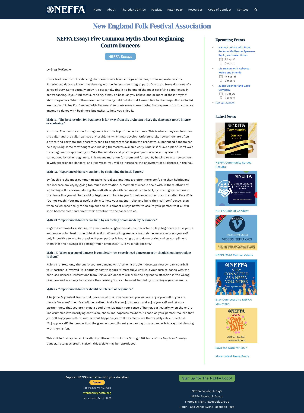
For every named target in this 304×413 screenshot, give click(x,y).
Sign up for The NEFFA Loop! (207, 378)
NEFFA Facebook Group (207, 396)
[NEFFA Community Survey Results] (236, 140)
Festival (156, 9)
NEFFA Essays (120, 56)
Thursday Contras (133, 9)
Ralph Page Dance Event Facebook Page (207, 406)
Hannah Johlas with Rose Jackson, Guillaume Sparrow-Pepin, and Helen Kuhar (236, 51)
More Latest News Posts (232, 356)
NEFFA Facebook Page (207, 391)
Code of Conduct (219, 9)
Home (97, 9)
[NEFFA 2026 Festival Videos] (236, 232)
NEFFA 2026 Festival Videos (234, 255)
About (111, 9)
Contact (242, 9)
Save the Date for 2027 (231, 347)
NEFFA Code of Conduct (232, 210)
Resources (195, 9)
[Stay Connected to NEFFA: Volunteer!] (236, 277)
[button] (256, 10)
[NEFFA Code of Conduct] (236, 188)
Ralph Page (175, 9)
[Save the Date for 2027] (236, 325)
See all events (225, 103)
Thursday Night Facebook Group (207, 401)
